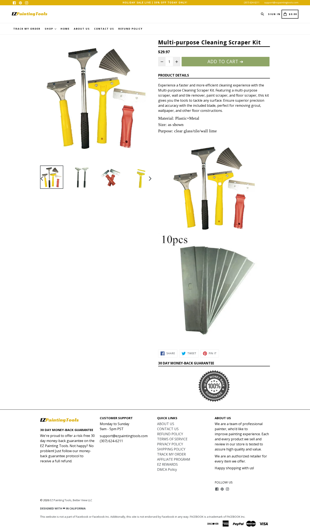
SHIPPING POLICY (171, 449)
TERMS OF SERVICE (172, 439)
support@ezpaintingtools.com (281, 2)
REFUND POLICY (130, 28)
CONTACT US (104, 28)
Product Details (173, 75)
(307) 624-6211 (251, 2)
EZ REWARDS (167, 464)
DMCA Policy (167, 469)
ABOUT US (82, 28)
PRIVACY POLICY (170, 444)
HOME (65, 28)
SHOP (49, 28)
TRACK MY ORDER (26, 28)
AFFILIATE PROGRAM (173, 459)
